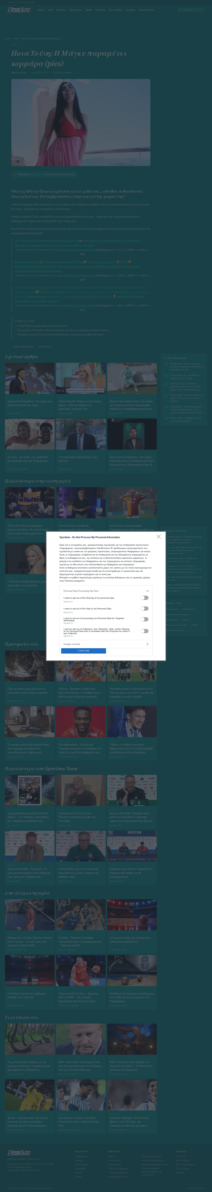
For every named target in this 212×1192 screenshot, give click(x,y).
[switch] (144, 598)
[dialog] (106, 596)
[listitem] (106, 591)
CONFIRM (83, 651)
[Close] (160, 537)
